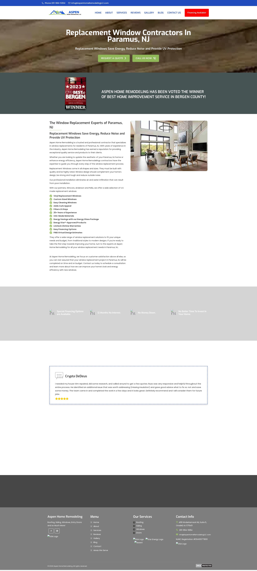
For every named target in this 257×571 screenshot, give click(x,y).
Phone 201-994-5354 (55, 3)
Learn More (127, 327)
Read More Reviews (126, 524)
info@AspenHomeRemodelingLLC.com (90, 3)
